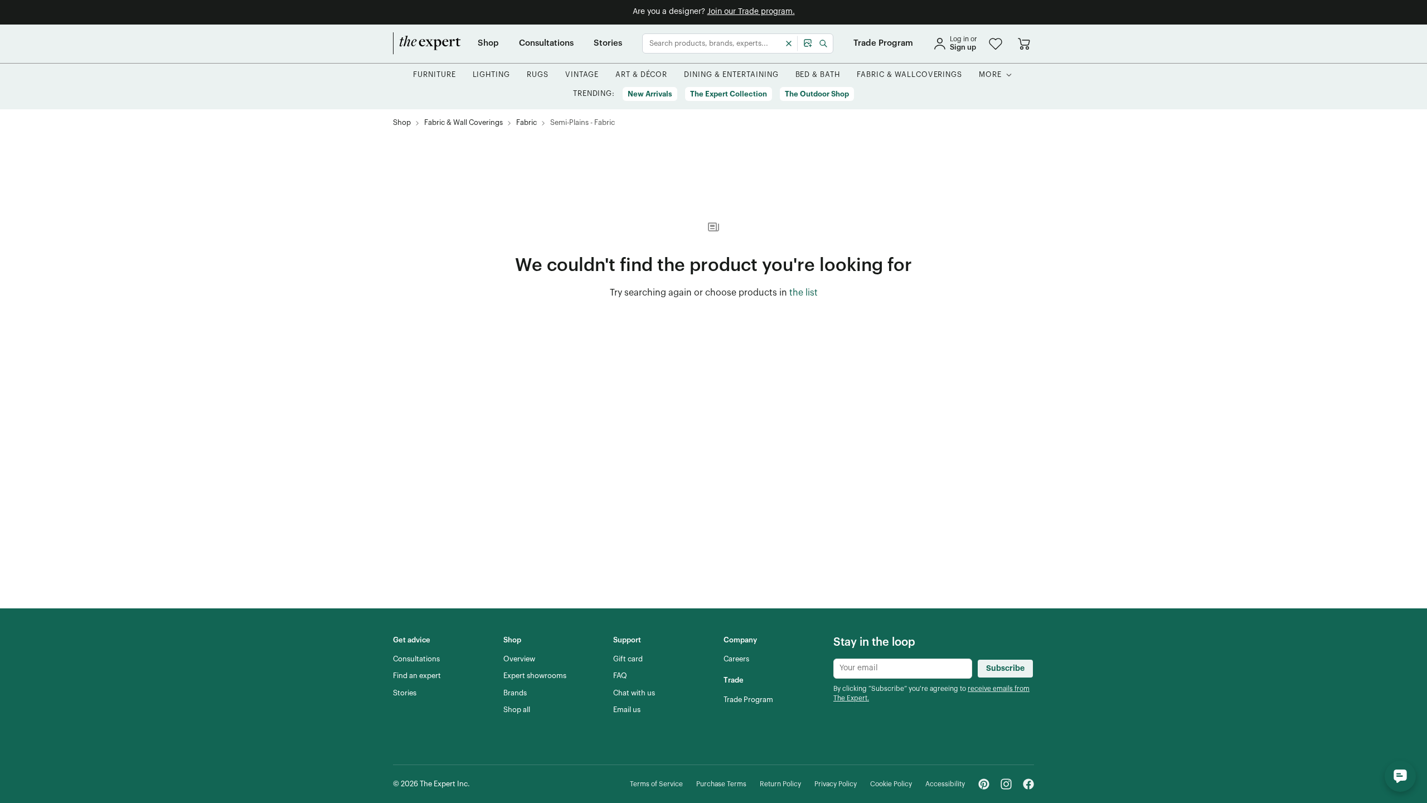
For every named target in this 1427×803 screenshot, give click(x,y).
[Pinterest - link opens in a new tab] (983, 784)
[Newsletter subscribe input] (902, 669)
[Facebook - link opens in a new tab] (1028, 784)
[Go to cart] (1024, 43)
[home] (427, 43)
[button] (996, 44)
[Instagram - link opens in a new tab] (1006, 784)
